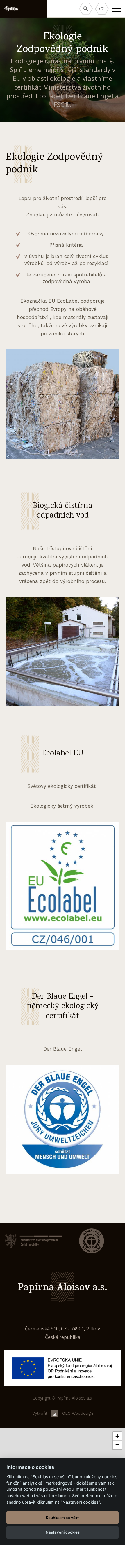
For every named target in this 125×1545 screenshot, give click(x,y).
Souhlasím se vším (63, 1517)
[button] (117, 1436)
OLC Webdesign (77, 1413)
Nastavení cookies (63, 1532)
